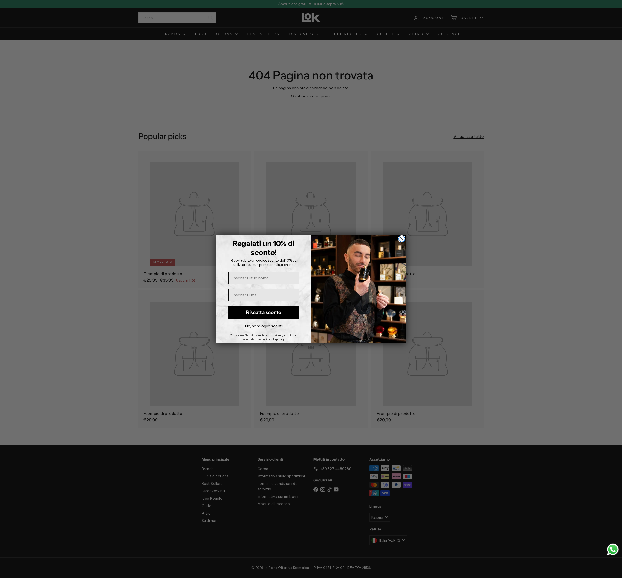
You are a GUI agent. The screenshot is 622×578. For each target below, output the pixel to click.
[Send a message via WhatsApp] (613, 549)
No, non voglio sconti (264, 326)
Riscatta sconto (263, 312)
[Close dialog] (402, 239)
